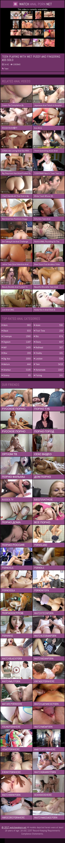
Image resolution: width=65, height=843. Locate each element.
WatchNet (35, 4)
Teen (6, 68)
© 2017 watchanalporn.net (14, 827)
